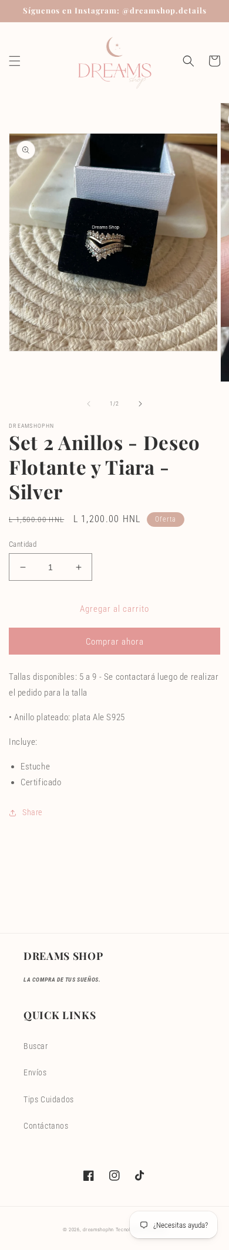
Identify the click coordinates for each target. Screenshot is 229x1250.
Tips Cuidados (48, 1099)
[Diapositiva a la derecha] (140, 404)
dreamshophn (98, 1229)
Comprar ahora (115, 641)
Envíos (35, 1072)
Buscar (35, 1046)
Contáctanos (46, 1125)
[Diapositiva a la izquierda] (89, 404)
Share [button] (32, 812)
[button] (15, 61)
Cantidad (22, 544)
